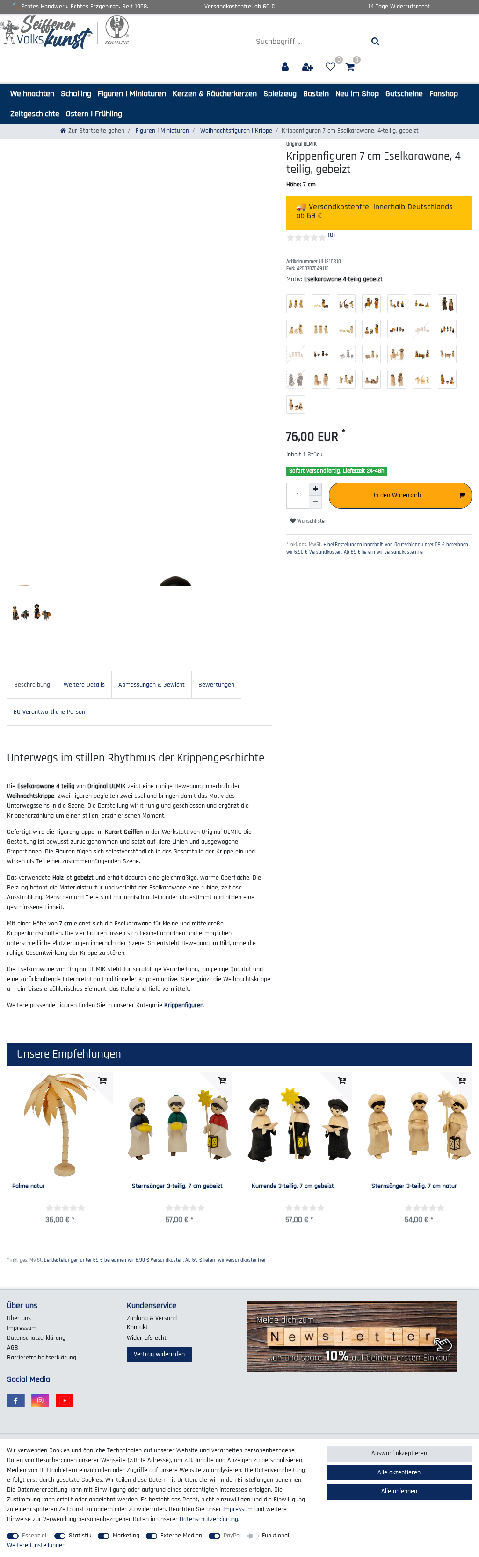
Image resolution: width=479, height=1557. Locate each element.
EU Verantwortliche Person (49, 712)
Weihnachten (32, 93)
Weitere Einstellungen (36, 1545)
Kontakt (137, 1327)
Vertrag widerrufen (159, 1354)
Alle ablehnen (399, 1491)
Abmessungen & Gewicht (151, 685)
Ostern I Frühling (94, 113)
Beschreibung (32, 685)
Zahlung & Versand (152, 1318)
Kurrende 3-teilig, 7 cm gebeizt (293, 1186)
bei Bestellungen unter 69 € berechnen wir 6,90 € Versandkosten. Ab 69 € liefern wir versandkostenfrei (154, 1260)
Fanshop (443, 93)
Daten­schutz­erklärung (36, 1338)
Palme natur (28, 1186)
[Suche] (375, 41)
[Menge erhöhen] (315, 489)
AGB (12, 1348)
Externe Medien (181, 1535)
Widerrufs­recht (147, 1338)
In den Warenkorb (397, 495)
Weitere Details (84, 685)
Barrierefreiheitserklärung (41, 1357)
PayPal (232, 1535)
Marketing (126, 1535)
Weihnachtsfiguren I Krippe (235, 131)
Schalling (76, 93)
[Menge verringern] (315, 502)
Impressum (21, 1328)
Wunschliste (310, 521)
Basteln (316, 93)
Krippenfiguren (183, 1005)
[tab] (32, 684)
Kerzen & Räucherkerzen (215, 93)
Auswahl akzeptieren (399, 1453)
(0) (331, 235)
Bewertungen (216, 685)
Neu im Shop (357, 93)
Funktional (275, 1535)
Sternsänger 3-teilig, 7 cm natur (414, 1186)
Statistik (80, 1535)
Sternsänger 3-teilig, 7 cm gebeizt (177, 1186)
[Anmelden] (286, 67)
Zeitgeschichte (34, 113)
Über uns (19, 1318)
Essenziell (35, 1535)
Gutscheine (404, 93)
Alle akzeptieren (399, 1472)
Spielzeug (280, 93)
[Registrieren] (308, 67)
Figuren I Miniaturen (132, 93)
